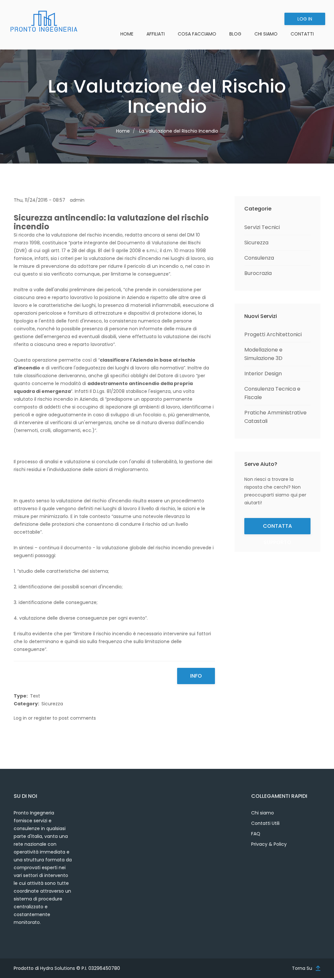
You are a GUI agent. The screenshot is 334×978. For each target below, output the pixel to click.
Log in (304, 19)
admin (77, 200)
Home (126, 34)
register (42, 718)
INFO (196, 676)
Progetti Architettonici (273, 334)
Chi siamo (262, 813)
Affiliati (155, 34)
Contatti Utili (265, 823)
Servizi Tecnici (262, 227)
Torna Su (302, 968)
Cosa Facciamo (197, 34)
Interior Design (263, 373)
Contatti (302, 34)
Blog (235, 34)
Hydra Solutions (57, 968)
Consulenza (259, 258)
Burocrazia (258, 273)
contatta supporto (277, 528)
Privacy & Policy (269, 844)
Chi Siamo (266, 34)
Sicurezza (52, 703)
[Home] (44, 21)
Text (35, 696)
